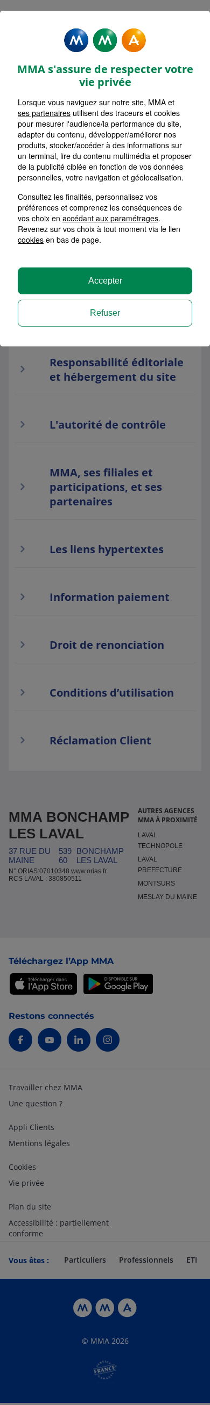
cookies (31, 239)
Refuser (105, 312)
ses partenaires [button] (44, 112)
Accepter (105, 280)
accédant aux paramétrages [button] (110, 218)
